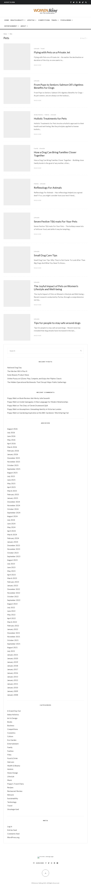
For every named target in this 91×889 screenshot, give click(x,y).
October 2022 (12, 596)
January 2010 (12, 687)
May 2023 (11, 571)
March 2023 (12, 578)
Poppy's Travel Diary (15, 784)
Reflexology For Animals (48, 187)
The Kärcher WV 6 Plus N (17, 371)
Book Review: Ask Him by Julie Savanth (34, 398)
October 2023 (12, 553)
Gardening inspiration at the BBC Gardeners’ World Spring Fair (44, 413)
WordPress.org (13, 837)
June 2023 (11, 567)
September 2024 (13, 513)
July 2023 (11, 564)
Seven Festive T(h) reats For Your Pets (55, 221)
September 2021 (13, 644)
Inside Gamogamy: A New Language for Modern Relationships (43, 402)
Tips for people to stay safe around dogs (57, 322)
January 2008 (12, 695)
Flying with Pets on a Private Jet (52, 52)
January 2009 (12, 691)
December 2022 (13, 589)
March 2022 (12, 622)
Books (9, 722)
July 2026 (11, 432)
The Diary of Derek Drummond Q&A (33, 405)
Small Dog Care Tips (45, 255)
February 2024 (13, 538)
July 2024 (11, 520)
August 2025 (12, 473)
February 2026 (13, 451)
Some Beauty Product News (18, 375)
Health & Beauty (17, 20)
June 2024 (11, 524)
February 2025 (13, 494)
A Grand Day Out (14, 711)
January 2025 (12, 498)
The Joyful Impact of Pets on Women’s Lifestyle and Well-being (56, 288)
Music (9, 780)
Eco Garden (11, 740)
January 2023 (12, 585)
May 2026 (11, 440)
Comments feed (13, 834)
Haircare (10, 762)
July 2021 (11, 651)
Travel (54, 20)
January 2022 (12, 629)
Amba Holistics (38, 115)
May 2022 (11, 615)
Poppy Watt (12, 398)
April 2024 (11, 531)
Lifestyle (30, 20)
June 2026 (11, 436)
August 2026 (12, 429)
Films (9, 755)
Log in (9, 826)
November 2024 (13, 505)
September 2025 (13, 469)
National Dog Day (14, 367)
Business (10, 725)
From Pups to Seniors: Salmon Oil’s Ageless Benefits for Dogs (58, 86)
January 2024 (12, 542)
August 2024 (12, 516)
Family (36, 148)
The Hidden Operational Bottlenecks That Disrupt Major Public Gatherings (36, 382)
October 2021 (12, 640)
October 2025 (12, 465)
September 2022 (13, 600)
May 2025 (11, 483)
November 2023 (13, 549)
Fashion (10, 751)
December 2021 (13, 633)
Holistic (47, 115)
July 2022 (11, 607)
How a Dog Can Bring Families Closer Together (55, 154)
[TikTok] (82, 2)
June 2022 (11, 611)
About (23, 26)
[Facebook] (71, 2)
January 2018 (12, 666)
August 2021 (12, 647)
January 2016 (12, 673)
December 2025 (13, 458)
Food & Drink (66, 20)
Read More (37, 65)
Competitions (44, 20)
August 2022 (12, 604)
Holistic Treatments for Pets (50, 118)
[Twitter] (73, 2)
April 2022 (11, 618)
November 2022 (13, 593)
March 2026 (12, 447)
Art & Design (12, 718)
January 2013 (12, 677)
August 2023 (12, 560)
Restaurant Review (14, 791)
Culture (10, 736)
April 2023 (11, 575)
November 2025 (13, 462)
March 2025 (12, 491)
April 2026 (11, 443)
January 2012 (12, 680)
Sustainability (12, 798)
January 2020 (12, 658)
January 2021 (12, 655)
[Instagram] (76, 2)
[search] (81, 351)
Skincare (10, 795)
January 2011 (12, 684)
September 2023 (13, 556)
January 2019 (12, 662)
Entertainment (10, 26)
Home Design (12, 773)
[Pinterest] (79, 2)
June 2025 (11, 480)
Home (6, 20)
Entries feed (12, 830)
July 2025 (11, 476)
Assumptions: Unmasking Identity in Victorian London (40, 409)
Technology (11, 802)
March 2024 (12, 534)
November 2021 (13, 637)
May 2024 (11, 527)
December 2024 (13, 502)
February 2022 (13, 626)
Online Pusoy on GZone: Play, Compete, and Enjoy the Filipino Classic (34, 378)
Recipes (10, 787)
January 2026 (12, 454)
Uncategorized (13, 809)
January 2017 (12, 669)
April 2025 (11, 487)
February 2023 (13, 582)
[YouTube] (57, 863)
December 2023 (13, 545)
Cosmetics (11, 733)
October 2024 (12, 509)
